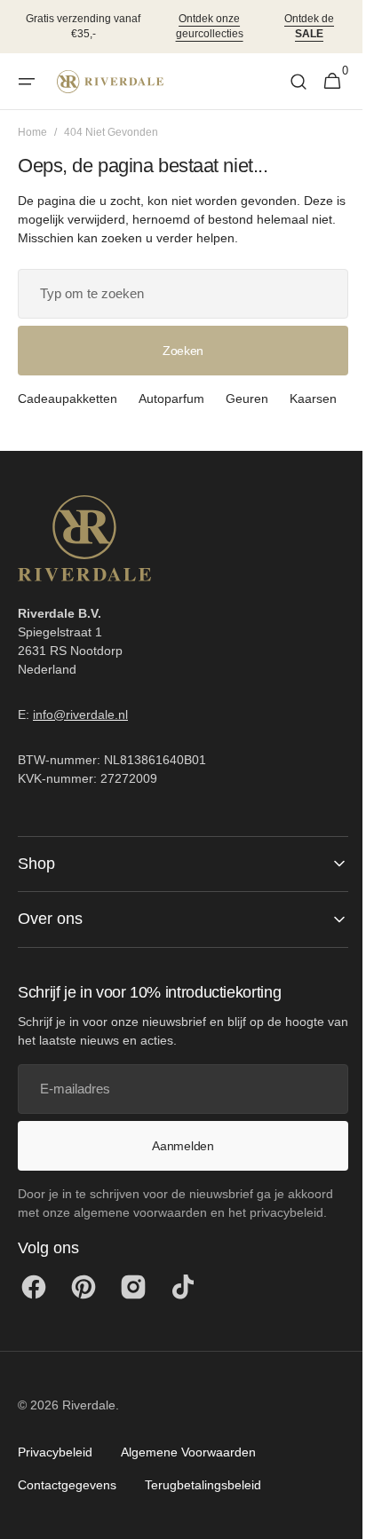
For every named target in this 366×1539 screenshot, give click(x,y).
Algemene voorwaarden (188, 1478)
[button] (26, 81)
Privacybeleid (55, 1478)
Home (32, 132)
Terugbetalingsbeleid (203, 1510)
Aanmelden (176, 1171)
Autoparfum (171, 398)
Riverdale (88, 1431)
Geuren (247, 398)
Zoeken (175, 350)
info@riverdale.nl (80, 740)
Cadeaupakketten (67, 398)
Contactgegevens (67, 1510)
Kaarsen (41, 424)
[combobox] (176, 294)
